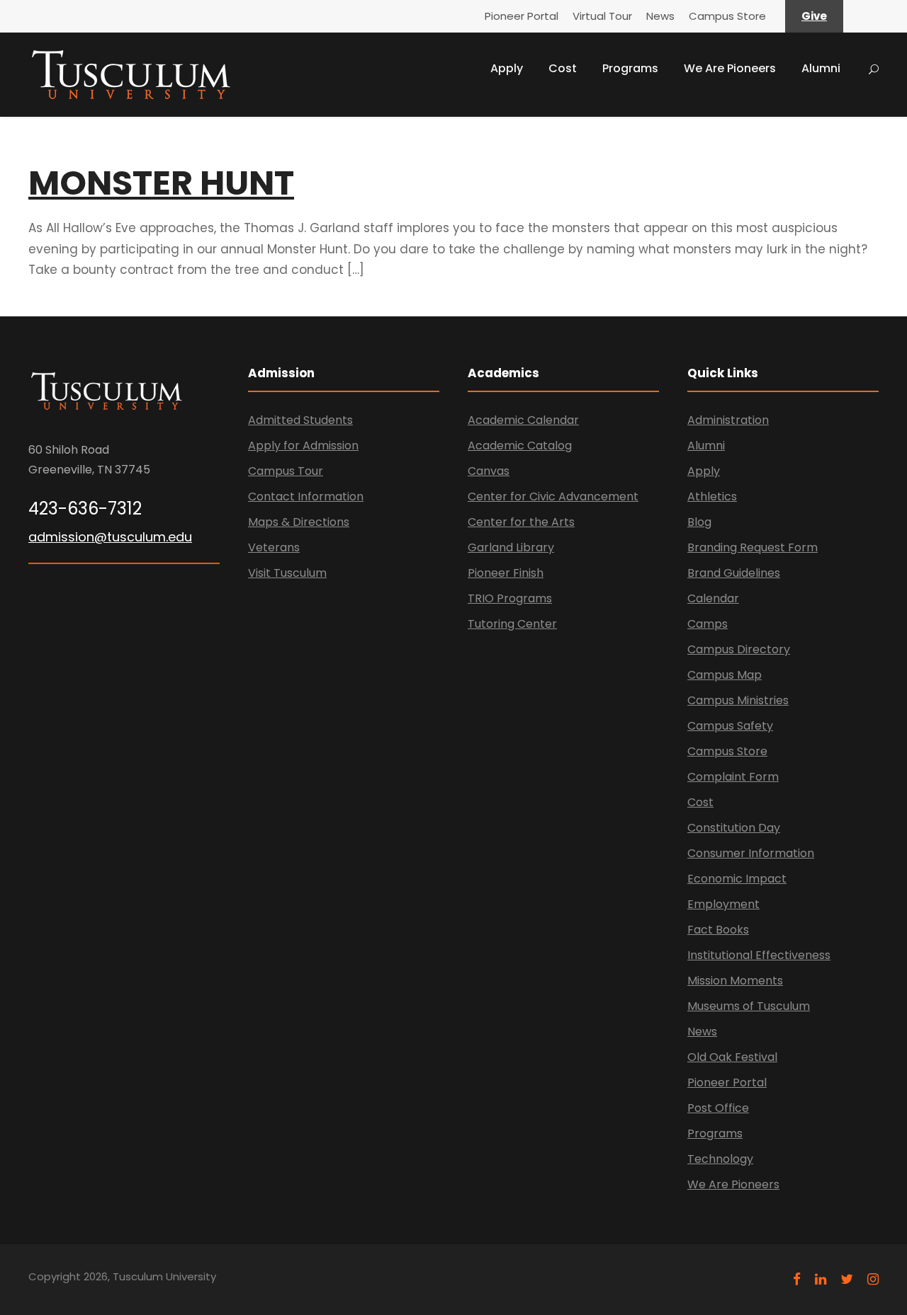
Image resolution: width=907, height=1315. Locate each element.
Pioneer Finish (505, 573)
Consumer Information (750, 853)
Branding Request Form (752, 547)
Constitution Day (733, 828)
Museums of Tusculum (748, 1006)
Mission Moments (735, 980)
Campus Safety (730, 726)
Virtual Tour (602, 15)
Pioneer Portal (521, 15)
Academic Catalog (520, 445)
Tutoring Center (512, 624)
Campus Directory (738, 649)
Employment (723, 904)
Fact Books (718, 929)
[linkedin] (820, 1279)
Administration (728, 420)
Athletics (712, 496)
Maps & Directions (298, 522)
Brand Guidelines (733, 573)
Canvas (488, 471)
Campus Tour (285, 471)
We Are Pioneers (730, 68)
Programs (630, 68)
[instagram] (873, 1279)
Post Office (718, 1108)
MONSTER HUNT (161, 183)
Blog (699, 522)
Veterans (274, 547)
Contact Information (306, 496)
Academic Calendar (523, 420)
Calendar (713, 598)
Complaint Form (733, 777)
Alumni (820, 68)
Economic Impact (737, 879)
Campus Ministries (738, 700)
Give (814, 15)
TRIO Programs (510, 598)
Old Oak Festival (732, 1057)
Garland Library (511, 547)
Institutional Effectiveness (758, 955)
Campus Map (724, 675)
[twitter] (846, 1279)
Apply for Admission (303, 445)
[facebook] (797, 1279)
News (660, 15)
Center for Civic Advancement (553, 496)
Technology (720, 1159)
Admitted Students (300, 420)
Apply (506, 68)
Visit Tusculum (287, 573)
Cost (562, 68)
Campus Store (727, 15)
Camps (707, 624)
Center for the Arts (521, 522)
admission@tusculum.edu (110, 537)
